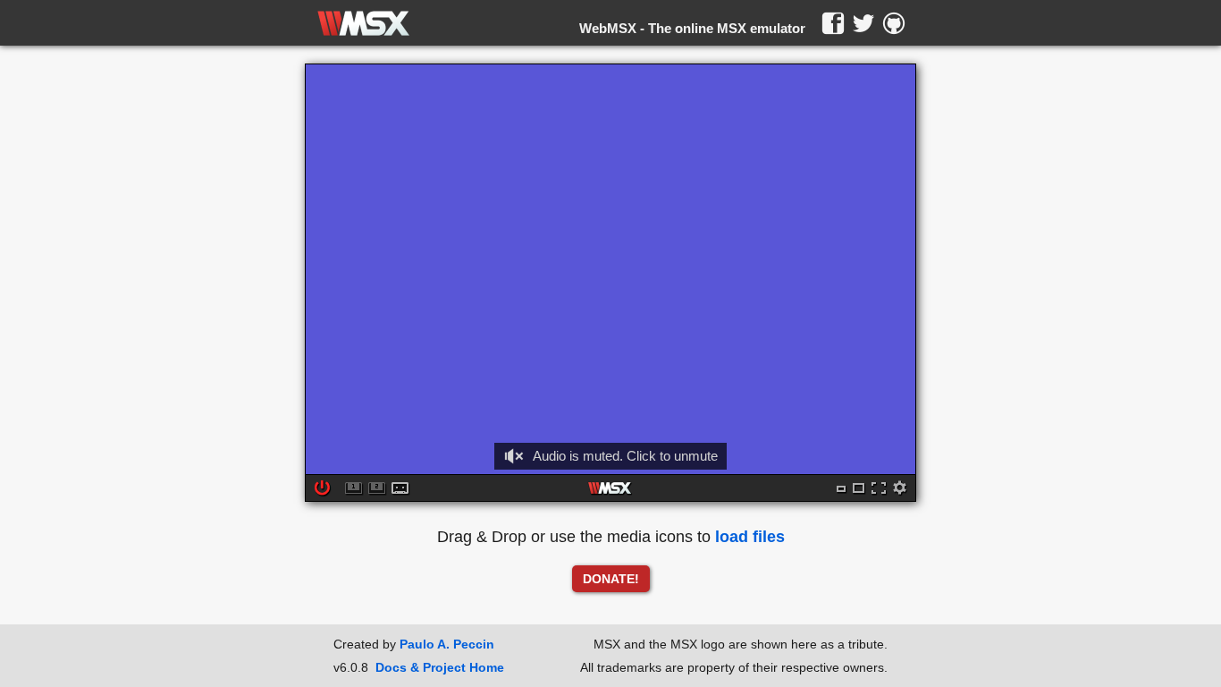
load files (750, 537)
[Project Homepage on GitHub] (893, 23)
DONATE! (611, 579)
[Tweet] (863, 23)
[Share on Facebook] (833, 23)
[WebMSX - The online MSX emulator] (363, 23)
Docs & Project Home (439, 667)
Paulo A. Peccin (447, 644)
